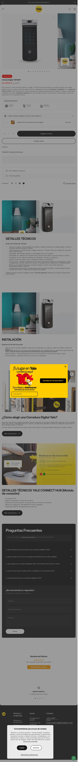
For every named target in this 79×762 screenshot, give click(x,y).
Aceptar (22, 748)
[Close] (65, 366)
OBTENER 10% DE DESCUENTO (53, 381)
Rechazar (36, 748)
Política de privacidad (30, 741)
